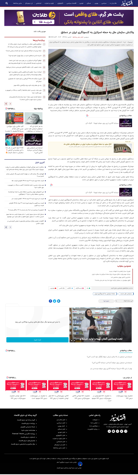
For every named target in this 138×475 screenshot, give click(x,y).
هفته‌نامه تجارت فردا (28, 430)
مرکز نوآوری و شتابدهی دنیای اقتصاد (23, 444)
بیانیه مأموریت (93, 429)
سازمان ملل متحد (126, 294)
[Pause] (71, 340)
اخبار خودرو (61, 432)
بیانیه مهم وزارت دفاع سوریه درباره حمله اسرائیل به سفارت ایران (111, 274)
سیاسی (104, 3)
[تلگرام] (58, 301)
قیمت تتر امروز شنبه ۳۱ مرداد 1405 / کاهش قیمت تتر (28, 199)
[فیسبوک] (50, 301)
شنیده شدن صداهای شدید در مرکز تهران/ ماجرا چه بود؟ (25, 56)
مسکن (89, 3)
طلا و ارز (114, 3)
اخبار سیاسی (61, 423)
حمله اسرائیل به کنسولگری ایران (105, 294)
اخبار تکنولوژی (60, 435)
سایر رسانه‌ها (17, 3)
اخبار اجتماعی (60, 442)
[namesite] (127, 3)
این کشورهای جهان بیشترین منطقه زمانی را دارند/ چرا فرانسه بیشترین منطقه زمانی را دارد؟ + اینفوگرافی (26, 193)
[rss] (109, 431)
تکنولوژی (60, 3)
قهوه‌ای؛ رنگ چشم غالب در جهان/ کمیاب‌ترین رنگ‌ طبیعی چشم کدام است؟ (25, 175)
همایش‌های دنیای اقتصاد (27, 441)
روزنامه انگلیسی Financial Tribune (23, 434)
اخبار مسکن (61, 429)
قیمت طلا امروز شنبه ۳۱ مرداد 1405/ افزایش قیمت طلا (28, 181)
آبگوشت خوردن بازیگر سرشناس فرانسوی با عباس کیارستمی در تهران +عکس (25, 222)
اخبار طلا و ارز (61, 420)
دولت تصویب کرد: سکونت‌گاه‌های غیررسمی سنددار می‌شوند (23, 67)
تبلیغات (95, 420)
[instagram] (117, 431)
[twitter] (121, 431)
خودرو (81, 3)
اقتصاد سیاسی (71, 3)
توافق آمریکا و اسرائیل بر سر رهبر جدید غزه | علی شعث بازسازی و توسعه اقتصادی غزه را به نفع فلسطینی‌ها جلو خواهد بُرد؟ (25, 62)
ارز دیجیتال (29, 3)
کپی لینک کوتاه (128, 301)
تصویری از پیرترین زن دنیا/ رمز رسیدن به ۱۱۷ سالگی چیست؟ (26, 210)
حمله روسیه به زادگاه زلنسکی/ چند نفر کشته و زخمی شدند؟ (23, 51)
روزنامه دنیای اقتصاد (28, 423)
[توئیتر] (54, 301)
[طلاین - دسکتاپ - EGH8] (69, 18)
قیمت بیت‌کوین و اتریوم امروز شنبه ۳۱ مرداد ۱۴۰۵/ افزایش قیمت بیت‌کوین (26, 204)
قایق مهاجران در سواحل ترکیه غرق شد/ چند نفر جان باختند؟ (112, 280)
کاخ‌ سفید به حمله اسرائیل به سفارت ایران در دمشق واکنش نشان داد (87, 144)
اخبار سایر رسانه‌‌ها (59, 448)
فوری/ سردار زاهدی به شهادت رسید (119, 271)
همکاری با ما (93, 426)
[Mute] (74, 340)
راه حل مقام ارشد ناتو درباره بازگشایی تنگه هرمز (27, 85)
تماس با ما (94, 423)
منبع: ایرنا (106, 301)
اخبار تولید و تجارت (59, 439)
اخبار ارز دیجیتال (59, 445)
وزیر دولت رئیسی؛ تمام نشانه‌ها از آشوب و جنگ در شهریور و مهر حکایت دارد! (23, 91)
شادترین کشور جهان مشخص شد (120, 277)
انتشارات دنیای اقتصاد (28, 437)
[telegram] (113, 431)
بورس (96, 3)
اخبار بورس (61, 426)
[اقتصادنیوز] (117, 417)
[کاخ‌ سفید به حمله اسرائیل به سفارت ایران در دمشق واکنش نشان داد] (123, 148)
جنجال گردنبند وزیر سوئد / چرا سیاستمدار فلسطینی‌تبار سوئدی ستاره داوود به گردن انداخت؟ (25, 98)
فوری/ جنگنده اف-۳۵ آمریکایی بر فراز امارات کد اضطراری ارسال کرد (24, 80)
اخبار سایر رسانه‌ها (78, 37)
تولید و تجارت (49, 3)
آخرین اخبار (40, 162)
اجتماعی (38, 3)
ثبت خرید (37, 340)
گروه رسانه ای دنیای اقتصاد (26, 420)
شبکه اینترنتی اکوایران (27, 427)
